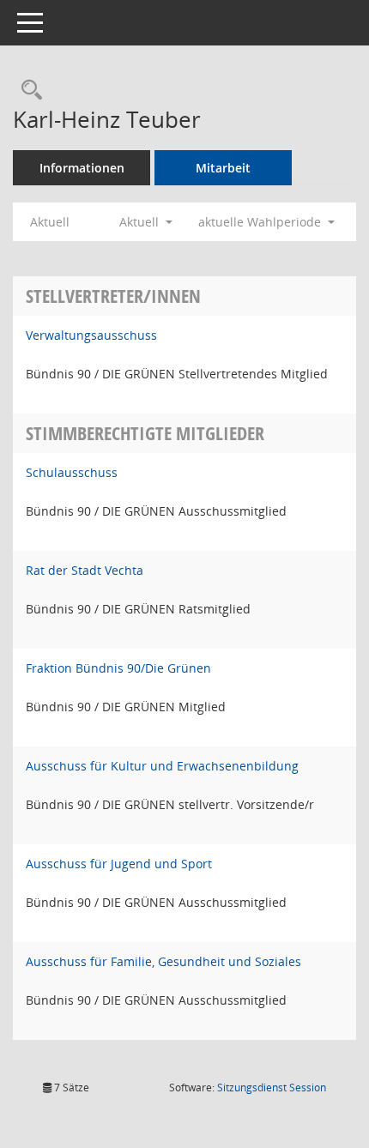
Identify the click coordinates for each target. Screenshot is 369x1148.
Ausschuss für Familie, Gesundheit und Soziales (163, 961)
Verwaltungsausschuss (91, 335)
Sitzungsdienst (271, 1087)
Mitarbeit (223, 168)
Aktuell (50, 222)
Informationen (81, 168)
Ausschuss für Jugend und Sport (119, 863)
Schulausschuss (72, 472)
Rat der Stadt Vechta (84, 570)
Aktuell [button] (140, 222)
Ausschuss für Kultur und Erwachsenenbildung (162, 766)
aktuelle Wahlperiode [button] (261, 222)
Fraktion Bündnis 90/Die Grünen (118, 668)
